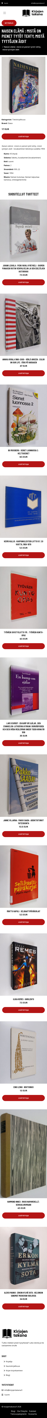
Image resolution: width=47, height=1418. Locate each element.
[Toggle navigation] (5, 13)
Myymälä (9, 23)
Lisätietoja (23, 136)
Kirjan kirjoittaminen (14, 1370)
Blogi (8, 1375)
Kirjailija (9, 1361)
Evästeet (32, 1411)
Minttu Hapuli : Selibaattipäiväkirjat (23, 911)
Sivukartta (32, 1414)
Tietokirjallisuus (18, 119)
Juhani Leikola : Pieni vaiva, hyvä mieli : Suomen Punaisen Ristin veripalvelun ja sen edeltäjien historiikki (23, 268)
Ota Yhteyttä (22, 1411)
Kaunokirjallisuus (13, 1366)
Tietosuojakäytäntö (18, 1414)
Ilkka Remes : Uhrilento (23, 999)
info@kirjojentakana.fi (37, 3)
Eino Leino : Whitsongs (23, 1087)
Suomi (6, 3)
